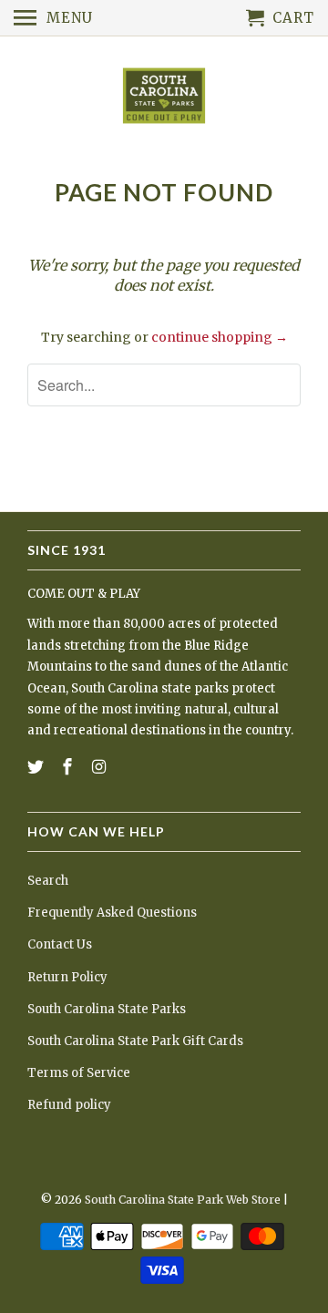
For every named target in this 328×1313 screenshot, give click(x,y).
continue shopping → (219, 337)
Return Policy (67, 977)
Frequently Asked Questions (112, 912)
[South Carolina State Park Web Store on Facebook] (69, 766)
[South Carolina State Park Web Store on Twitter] (37, 766)
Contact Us (59, 944)
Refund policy (69, 1105)
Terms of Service (78, 1073)
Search (47, 880)
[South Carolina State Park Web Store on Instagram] (101, 766)
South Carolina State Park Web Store (183, 1199)
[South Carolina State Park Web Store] (164, 97)
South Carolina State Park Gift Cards (135, 1041)
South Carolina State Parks (106, 1009)
